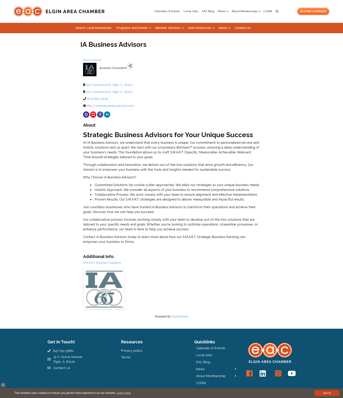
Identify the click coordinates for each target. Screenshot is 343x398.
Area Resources (199, 28)
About (223, 28)
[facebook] (100, 114)
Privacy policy (131, 350)
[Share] (130, 66)
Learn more (123, 392)
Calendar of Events (167, 11)
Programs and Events (132, 28)
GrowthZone (180, 316)
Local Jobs (191, 11)
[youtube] (93, 114)
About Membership (244, 11)
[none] (86, 114)
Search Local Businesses (93, 28)
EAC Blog (208, 11)
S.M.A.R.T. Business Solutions (102, 262)
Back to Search (92, 59)
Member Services (167, 28)
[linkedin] (107, 114)
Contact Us (243, 28)
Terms (125, 357)
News (221, 11)
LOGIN (268, 11)
